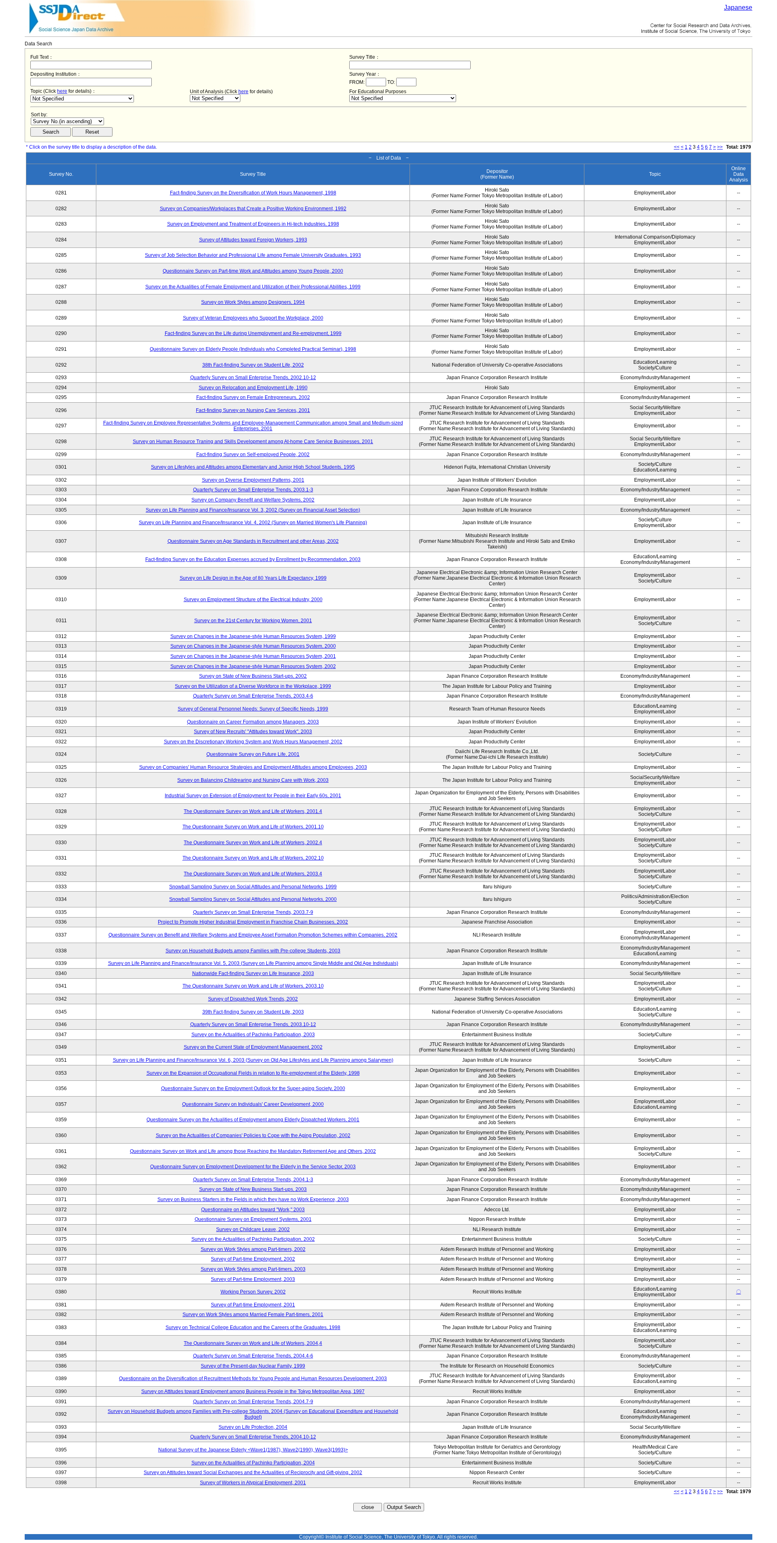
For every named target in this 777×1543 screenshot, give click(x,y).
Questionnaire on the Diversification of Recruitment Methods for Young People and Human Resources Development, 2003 (253, 1378)
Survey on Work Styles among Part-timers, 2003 (253, 1269)
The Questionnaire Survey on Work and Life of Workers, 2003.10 (253, 986)
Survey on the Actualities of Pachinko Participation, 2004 (253, 1463)
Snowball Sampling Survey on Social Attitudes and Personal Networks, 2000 (253, 899)
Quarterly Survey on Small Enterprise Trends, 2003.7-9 (253, 912)
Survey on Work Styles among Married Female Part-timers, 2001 (253, 1314)
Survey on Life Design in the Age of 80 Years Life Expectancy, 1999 (253, 578)
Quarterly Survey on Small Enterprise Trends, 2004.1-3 (253, 1179)
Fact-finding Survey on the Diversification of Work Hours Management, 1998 (253, 193)
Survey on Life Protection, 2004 (253, 1427)
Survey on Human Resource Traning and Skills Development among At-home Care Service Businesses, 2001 (253, 441)
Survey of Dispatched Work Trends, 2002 (253, 999)
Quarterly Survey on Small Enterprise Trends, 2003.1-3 (253, 490)
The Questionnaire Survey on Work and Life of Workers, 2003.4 (253, 874)
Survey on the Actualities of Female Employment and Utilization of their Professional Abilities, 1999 (253, 287)
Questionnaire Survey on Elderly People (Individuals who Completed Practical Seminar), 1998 (253, 349)
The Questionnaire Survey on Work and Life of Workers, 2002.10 (253, 858)
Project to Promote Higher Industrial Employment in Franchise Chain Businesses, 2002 (253, 922)
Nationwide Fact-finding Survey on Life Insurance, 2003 (253, 973)
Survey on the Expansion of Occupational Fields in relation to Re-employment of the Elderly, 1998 (253, 1073)
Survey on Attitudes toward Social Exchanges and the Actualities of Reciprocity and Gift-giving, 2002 (253, 1472)
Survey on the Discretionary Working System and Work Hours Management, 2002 (253, 742)
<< (676, 147)
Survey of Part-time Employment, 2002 (253, 1259)
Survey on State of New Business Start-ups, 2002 (253, 676)
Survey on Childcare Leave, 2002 (253, 1229)
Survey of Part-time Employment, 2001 (253, 1305)
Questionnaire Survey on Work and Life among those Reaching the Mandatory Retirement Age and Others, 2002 (253, 1151)
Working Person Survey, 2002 (253, 1292)
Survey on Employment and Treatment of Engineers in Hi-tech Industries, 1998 (253, 224)
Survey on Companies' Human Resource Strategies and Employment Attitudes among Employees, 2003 (253, 767)
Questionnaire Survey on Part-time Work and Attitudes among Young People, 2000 (253, 271)
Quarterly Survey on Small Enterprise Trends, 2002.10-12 (253, 377)
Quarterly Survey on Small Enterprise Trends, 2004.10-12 (253, 1437)
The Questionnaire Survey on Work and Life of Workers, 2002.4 (253, 842)
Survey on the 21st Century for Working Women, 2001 (253, 620)
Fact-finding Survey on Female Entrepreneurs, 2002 (253, 397)
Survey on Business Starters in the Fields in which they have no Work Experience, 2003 (253, 1199)
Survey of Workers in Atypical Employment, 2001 (253, 1482)
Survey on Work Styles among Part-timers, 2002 (253, 1249)
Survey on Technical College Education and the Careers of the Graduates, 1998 (253, 1327)
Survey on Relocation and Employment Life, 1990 (253, 388)
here (62, 91)
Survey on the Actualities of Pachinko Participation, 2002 (253, 1239)
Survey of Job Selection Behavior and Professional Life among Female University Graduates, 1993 (253, 255)
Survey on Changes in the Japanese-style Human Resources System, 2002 (253, 666)
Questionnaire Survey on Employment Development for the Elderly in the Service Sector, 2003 (253, 1167)
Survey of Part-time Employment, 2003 (253, 1279)
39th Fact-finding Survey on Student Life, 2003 (253, 1012)
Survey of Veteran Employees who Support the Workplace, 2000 (253, 318)
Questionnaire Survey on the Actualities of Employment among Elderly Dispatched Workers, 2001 (252, 1120)
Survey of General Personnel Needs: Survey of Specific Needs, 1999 (253, 709)
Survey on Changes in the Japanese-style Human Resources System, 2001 (253, 656)
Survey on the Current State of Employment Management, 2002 (253, 1047)
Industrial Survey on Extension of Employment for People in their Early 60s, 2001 (253, 795)
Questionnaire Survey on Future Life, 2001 (252, 754)
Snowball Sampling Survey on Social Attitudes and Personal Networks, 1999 (253, 887)
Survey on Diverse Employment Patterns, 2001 (253, 480)
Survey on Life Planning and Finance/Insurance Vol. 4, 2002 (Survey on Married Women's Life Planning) (253, 522)
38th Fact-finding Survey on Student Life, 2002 (253, 365)
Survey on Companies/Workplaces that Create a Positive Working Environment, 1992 (253, 208)
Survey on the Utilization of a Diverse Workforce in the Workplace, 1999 (253, 686)
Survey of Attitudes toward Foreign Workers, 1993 (253, 240)
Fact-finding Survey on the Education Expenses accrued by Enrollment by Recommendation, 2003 (253, 559)
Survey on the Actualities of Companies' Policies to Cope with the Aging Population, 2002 (253, 1135)
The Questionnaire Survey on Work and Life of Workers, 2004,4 (253, 1343)
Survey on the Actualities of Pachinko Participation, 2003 (253, 1034)
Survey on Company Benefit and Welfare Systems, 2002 (252, 500)
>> (720, 147)
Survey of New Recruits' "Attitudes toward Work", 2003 (253, 731)
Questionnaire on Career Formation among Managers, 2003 (253, 722)
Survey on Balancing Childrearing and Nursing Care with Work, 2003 (253, 780)
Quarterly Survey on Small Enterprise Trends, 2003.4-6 (253, 696)
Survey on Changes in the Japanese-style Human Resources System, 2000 (253, 646)
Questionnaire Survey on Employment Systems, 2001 (253, 1219)
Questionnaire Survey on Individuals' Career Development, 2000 (253, 1104)
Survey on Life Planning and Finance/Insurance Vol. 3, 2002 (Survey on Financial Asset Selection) (253, 510)
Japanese (738, 7)
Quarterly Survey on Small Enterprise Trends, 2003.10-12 (253, 1024)
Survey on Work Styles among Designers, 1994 (253, 302)
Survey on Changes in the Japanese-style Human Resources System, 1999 (253, 636)
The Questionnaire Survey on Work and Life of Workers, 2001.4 (253, 811)
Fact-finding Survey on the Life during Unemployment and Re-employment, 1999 (253, 333)
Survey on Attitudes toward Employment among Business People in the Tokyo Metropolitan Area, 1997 (253, 1391)
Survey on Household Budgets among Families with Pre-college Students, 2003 (253, 951)
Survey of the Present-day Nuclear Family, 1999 (253, 1366)
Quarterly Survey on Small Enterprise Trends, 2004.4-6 (253, 1356)
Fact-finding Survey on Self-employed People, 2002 (253, 454)
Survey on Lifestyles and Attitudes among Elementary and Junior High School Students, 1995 (253, 467)
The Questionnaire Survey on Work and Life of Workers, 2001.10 (253, 827)
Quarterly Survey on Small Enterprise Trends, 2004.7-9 (253, 1401)
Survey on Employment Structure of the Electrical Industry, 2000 (253, 599)
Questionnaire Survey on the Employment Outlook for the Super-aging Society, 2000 (253, 1088)
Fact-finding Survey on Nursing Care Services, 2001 (253, 410)
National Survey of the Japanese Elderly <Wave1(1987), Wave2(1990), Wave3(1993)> (253, 1450)
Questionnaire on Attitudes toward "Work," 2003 (253, 1209)
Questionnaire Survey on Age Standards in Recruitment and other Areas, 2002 (253, 541)
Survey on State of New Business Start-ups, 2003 (253, 1189)
